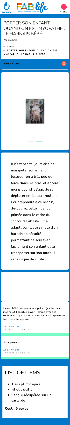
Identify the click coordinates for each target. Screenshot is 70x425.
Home (10, 46)
